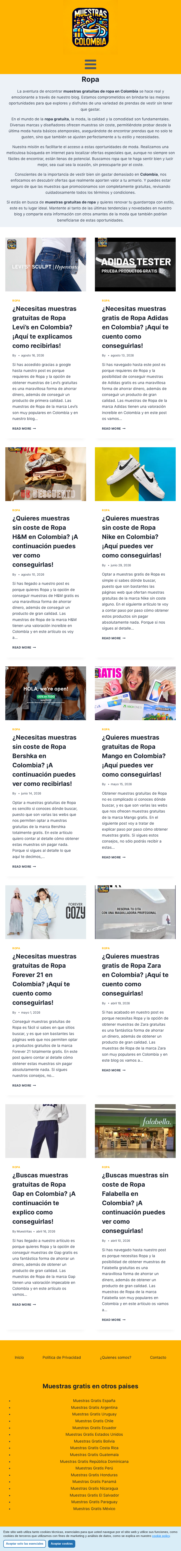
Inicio (19, 1357)
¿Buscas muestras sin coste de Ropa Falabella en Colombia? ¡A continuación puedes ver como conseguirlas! (135, 1202)
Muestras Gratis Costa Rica (94, 1448)
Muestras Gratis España (94, 1400)
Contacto (158, 1357)
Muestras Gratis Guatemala (94, 1454)
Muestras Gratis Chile (94, 1421)
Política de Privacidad (62, 1357)
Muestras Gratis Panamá (94, 1481)
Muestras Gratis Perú (94, 1468)
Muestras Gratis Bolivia (94, 1441)
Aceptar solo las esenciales (24, 1543)
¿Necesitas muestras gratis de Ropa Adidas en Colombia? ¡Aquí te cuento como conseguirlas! (135, 327)
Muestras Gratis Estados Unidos (94, 1434)
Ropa (16, 300)
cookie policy (161, 1536)
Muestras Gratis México (94, 1508)
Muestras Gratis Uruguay (94, 1414)
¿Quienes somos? (115, 1357)
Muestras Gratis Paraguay (94, 1502)
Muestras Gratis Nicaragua (94, 1488)
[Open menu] (90, 64)
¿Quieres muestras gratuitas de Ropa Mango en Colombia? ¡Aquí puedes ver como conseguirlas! (134, 756)
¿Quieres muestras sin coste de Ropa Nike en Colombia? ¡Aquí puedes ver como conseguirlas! (131, 537)
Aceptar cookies (62, 1543)
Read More (24, 428)
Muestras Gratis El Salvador (94, 1495)
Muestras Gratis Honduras (94, 1475)
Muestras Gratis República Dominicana (94, 1461)
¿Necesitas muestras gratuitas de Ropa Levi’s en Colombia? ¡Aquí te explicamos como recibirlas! (44, 327)
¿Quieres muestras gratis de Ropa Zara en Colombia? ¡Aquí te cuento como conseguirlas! (135, 975)
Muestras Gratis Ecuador (94, 1428)
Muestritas (24, 1231)
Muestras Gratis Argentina (94, 1407)
